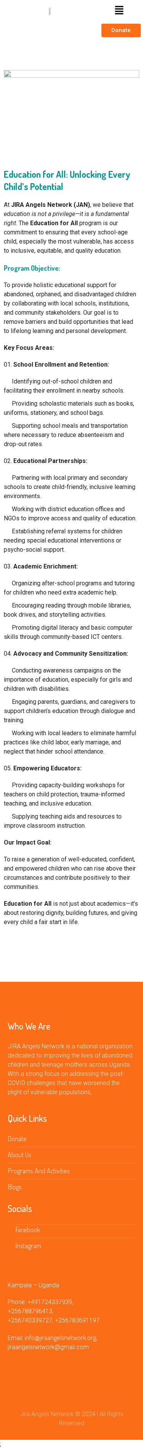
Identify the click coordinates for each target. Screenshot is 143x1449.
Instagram (28, 1245)
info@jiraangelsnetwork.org (60, 1337)
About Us (19, 1154)
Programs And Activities (39, 1170)
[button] (119, 10)
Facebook (27, 1229)
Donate (17, 1138)
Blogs (15, 1187)
